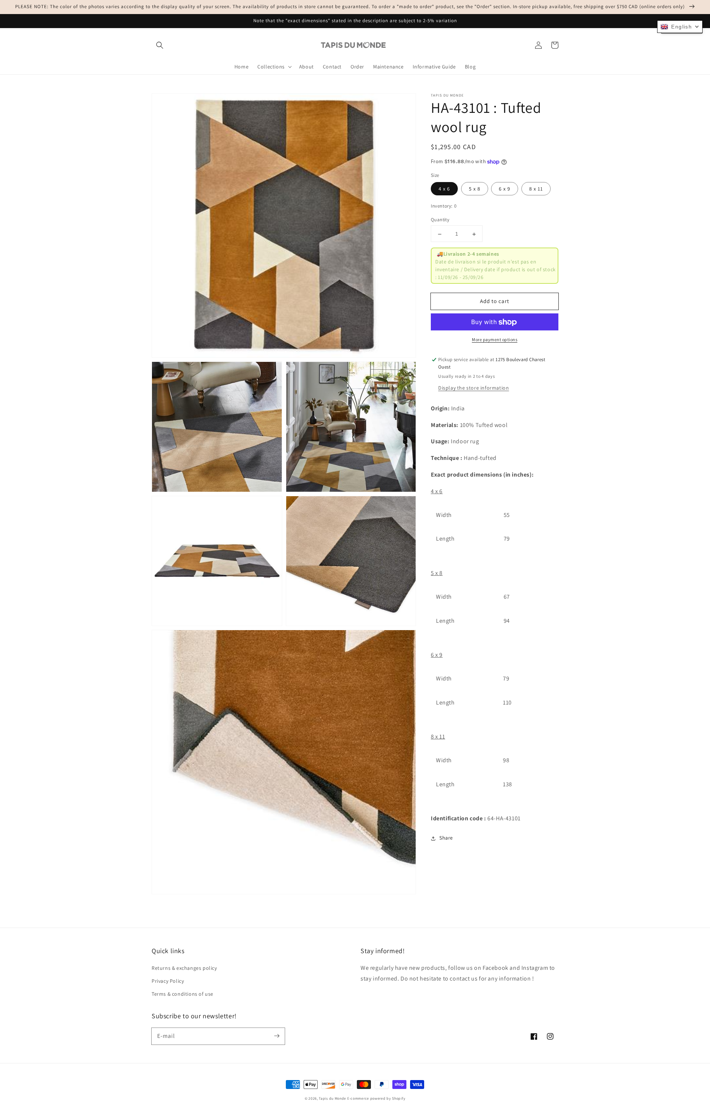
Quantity (440, 220)
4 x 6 (444, 189)
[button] (160, 45)
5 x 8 (474, 189)
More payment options (494, 340)
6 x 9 (504, 189)
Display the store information (473, 387)
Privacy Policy (168, 981)
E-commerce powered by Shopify (376, 1098)
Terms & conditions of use (182, 994)
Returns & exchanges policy (184, 968)
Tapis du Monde (332, 1098)
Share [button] (446, 838)
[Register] (276, 1036)
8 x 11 (536, 189)
